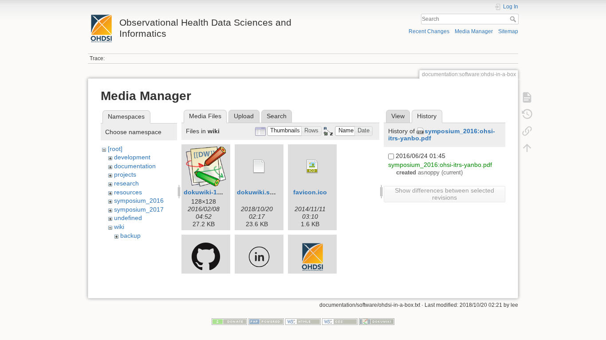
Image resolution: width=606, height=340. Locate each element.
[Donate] (229, 321)
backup (130, 235)
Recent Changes (429, 31)
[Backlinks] (527, 131)
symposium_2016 (139, 200)
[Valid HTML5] (303, 321)
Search (514, 19)
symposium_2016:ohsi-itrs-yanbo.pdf (440, 164)
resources (128, 192)
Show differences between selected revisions (444, 194)
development (132, 157)
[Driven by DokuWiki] (376, 321)
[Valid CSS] (340, 321)
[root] (115, 148)
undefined (128, 217)
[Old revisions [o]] (527, 114)
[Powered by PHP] (266, 321)
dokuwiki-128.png (211, 192)
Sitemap (508, 31)
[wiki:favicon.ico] (312, 166)
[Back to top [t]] (527, 147)
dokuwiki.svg (257, 192)
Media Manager (474, 31)
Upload (244, 116)
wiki (119, 226)
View (398, 116)
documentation (135, 166)
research (126, 183)
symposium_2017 (139, 209)
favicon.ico (310, 192)
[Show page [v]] (527, 97)
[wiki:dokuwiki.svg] (259, 166)
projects (125, 174)
